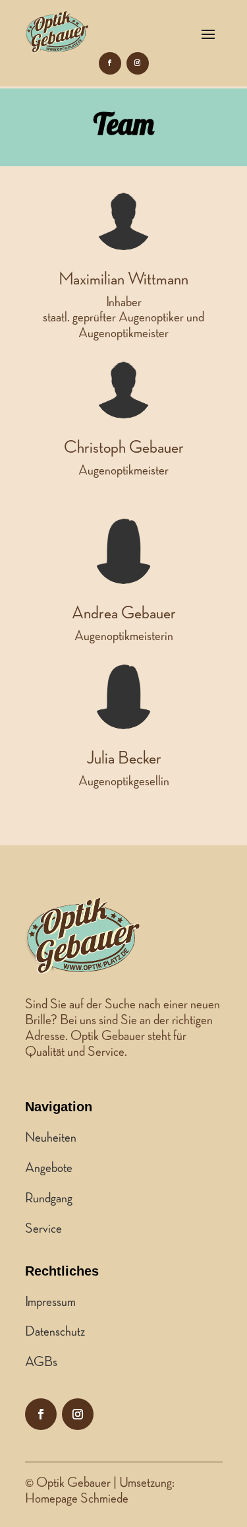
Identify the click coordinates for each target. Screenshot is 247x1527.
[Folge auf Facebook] (110, 63)
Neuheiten (50, 1137)
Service (43, 1228)
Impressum (50, 1302)
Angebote (48, 1168)
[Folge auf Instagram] (137, 63)
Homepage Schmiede (76, 1498)
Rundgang (48, 1198)
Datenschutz (55, 1331)
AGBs (41, 1362)
